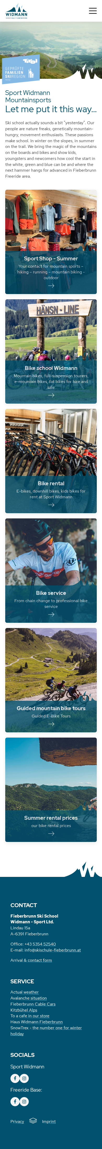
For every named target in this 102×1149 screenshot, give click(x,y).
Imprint (49, 1121)
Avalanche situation (28, 998)
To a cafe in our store (29, 1016)
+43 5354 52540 (40, 944)
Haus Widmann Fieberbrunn (36, 1022)
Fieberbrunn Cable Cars (32, 1004)
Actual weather (24, 992)
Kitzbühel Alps (23, 1010)
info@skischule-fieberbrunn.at (53, 950)
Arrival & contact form (31, 960)
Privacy (17, 1121)
